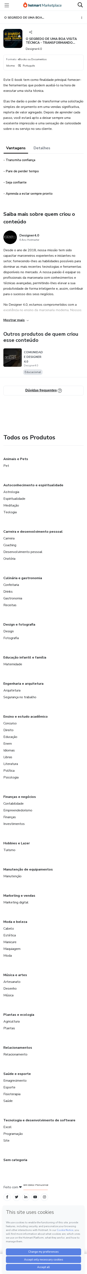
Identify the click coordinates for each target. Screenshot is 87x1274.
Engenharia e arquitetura (23, 683)
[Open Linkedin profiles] (26, 1197)
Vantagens (16, 148)
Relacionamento (15, 1054)
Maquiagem (11, 949)
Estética (9, 935)
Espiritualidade (14, 498)
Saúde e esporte (17, 1074)
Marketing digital (16, 902)
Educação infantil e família (24, 657)
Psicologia (11, 777)
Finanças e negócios (19, 797)
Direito (8, 730)
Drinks (8, 591)
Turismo (9, 850)
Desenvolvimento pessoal (22, 552)
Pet (6, 465)
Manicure (9, 942)
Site (6, 1140)
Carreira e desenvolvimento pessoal (33, 531)
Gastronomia (12, 598)
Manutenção (12, 876)
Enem (7, 743)
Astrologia (11, 492)
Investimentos (14, 824)
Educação (10, 737)
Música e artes (15, 975)
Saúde (8, 1101)
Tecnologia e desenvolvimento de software (39, 1120)
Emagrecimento (15, 1080)
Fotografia (11, 638)
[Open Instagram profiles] (44, 1197)
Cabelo (8, 928)
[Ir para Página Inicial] (42, 5)
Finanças (9, 817)
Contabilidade (13, 803)
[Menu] (6, 5)
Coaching (9, 545)
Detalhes (42, 148)
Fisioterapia (11, 1094)
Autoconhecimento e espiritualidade (33, 485)
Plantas (9, 1028)
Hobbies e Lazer (16, 843)
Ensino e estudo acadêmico (25, 716)
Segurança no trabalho (19, 697)
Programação (13, 1133)
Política (9, 770)
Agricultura (11, 1021)
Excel (7, 1127)
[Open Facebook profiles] (7, 1197)
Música (8, 995)
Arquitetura (11, 690)
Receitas (9, 605)
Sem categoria (15, 1160)
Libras (7, 757)
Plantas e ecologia (18, 1014)
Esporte (9, 1087)
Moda (7, 955)
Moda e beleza (15, 922)
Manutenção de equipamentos (28, 869)
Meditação (11, 505)
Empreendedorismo (17, 810)
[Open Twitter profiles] (16, 1197)
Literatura (10, 764)
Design (8, 631)
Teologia (10, 512)
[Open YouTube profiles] (35, 1197)
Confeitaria (11, 585)
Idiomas (9, 750)
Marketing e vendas (19, 895)
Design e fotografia (19, 624)
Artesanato (11, 981)
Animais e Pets (15, 459)
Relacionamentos (17, 1047)
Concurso (10, 723)
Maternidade (12, 664)
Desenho (10, 988)
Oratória (9, 558)
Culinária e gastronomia (22, 578)
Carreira (9, 538)
